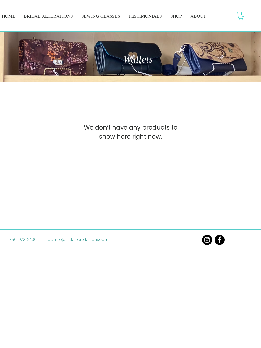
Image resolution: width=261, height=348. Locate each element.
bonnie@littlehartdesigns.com (78, 240)
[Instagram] (207, 240)
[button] (241, 16)
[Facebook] (220, 240)
